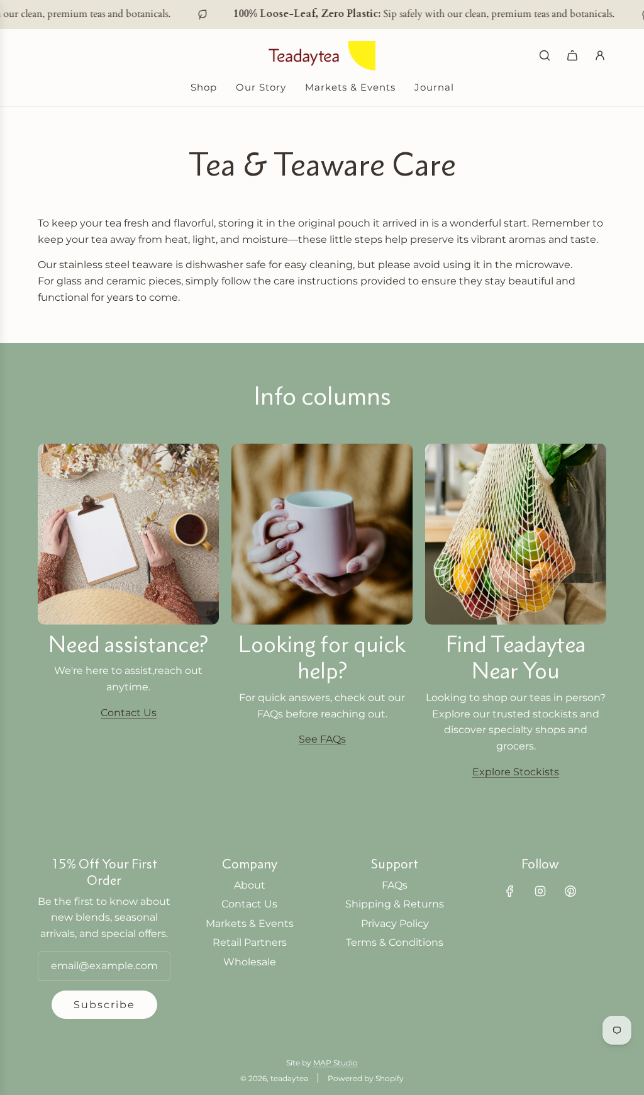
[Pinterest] (570, 891)
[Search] (544, 55)
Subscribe (104, 1005)
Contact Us (129, 713)
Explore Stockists (515, 772)
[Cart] (572, 55)
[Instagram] (540, 891)
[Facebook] (510, 891)
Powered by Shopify (366, 1078)
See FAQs (322, 739)
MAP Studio (335, 1062)
